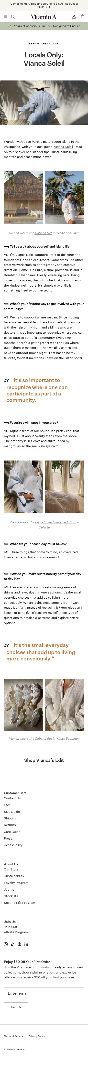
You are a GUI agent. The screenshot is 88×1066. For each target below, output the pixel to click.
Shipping (10, 818)
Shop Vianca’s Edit (44, 760)
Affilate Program (16, 932)
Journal (9, 889)
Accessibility (13, 845)
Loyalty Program (16, 883)
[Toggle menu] (5, 16)
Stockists (11, 896)
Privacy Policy (37, 1036)
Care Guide (12, 832)
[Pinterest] (19, 944)
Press (8, 838)
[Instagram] (6, 944)
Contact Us (12, 798)
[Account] (71, 16)
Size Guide (12, 812)
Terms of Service (13, 1036)
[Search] (16, 16)
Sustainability (14, 876)
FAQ (7, 805)
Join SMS (11, 927)
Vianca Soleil (63, 147)
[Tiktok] (12, 944)
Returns (10, 825)
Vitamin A (19, 1049)
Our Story (11, 869)
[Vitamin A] (44, 17)
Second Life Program (19, 903)
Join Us (16, 1007)
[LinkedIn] (26, 944)
